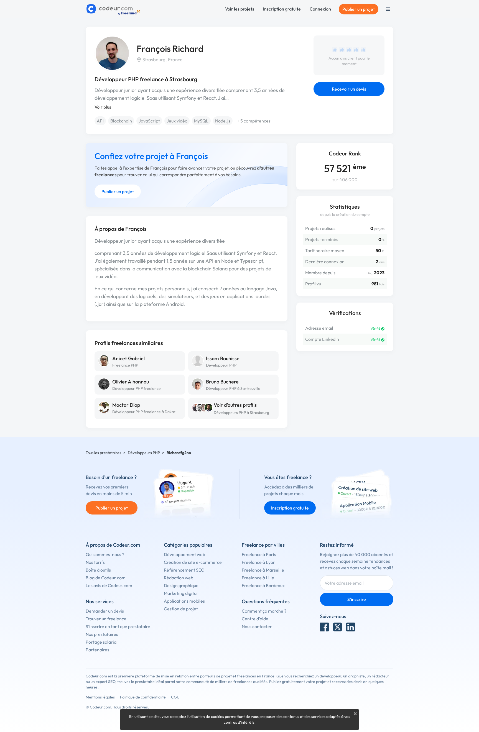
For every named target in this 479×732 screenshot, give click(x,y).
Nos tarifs (95, 562)
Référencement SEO (184, 570)
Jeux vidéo (177, 121)
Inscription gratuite (282, 9)
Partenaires (97, 649)
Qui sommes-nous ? (105, 554)
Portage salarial (102, 642)
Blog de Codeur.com (106, 577)
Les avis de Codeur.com (109, 585)
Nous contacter (257, 626)
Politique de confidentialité (143, 697)
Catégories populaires (188, 545)
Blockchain (121, 121)
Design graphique (181, 585)
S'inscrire (356, 599)
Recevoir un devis (349, 89)
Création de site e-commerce (193, 562)
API (100, 121)
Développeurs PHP (144, 452)
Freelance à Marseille (263, 570)
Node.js (222, 121)
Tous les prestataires (103, 452)
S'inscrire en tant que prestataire (118, 626)
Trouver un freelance (106, 618)
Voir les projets (239, 9)
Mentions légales (100, 697)
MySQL (201, 121)
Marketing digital (181, 593)
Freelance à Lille (258, 577)
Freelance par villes (263, 545)
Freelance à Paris (259, 554)
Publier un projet (358, 9)
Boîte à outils (98, 570)
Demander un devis (105, 611)
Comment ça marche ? (264, 611)
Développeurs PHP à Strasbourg (241, 412)
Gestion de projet (181, 608)
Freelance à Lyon (259, 562)
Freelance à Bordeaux (263, 585)
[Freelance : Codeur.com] (114, 9)
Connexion (320, 9)
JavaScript (149, 121)
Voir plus (103, 107)
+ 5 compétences (254, 121)
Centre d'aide (255, 618)
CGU (175, 697)
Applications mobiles (184, 601)
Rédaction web (178, 577)
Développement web (184, 554)
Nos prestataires (102, 634)
